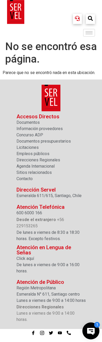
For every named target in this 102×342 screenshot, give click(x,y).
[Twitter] (51, 333)
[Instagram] (42, 333)
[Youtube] (60, 333)
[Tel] (69, 333)
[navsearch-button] (90, 19)
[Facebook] (33, 333)
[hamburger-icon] (89, 32)
